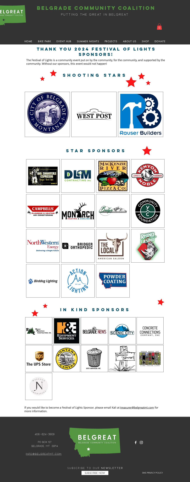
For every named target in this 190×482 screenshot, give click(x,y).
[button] (159, 26)
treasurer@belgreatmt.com (137, 407)
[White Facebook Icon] (136, 442)
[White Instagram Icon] (141, 442)
